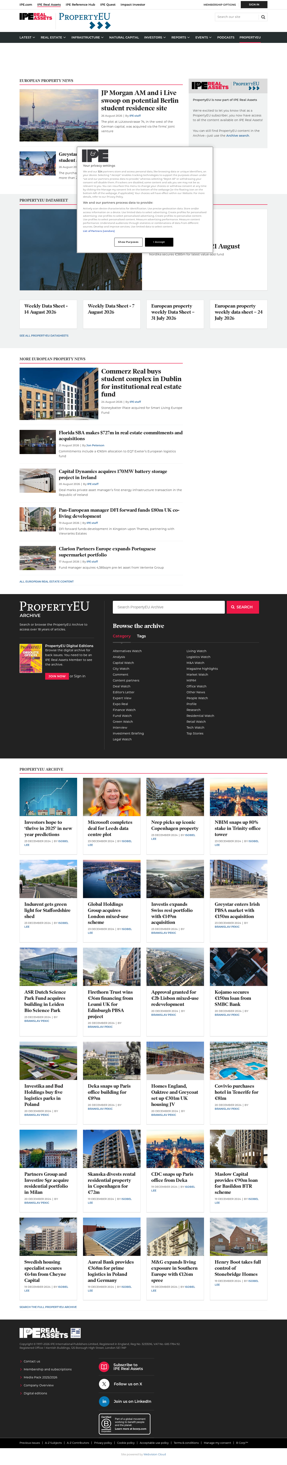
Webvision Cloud (155, 1454)
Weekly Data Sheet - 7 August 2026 (111, 309)
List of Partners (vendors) (99, 231)
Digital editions (35, 1393)
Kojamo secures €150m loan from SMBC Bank (233, 998)
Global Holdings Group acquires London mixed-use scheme (108, 913)
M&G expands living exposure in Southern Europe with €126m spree (174, 1271)
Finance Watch (124, 710)
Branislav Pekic (163, 932)
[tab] (122, 637)
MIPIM (191, 680)
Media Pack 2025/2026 (40, 1377)
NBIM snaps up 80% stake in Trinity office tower (238, 828)
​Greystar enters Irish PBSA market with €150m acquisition (237, 910)
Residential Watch (200, 716)
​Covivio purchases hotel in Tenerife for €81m (236, 1092)
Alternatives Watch (127, 651)
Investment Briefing (128, 733)
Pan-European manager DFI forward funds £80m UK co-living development (119, 513)
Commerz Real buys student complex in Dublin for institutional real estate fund (141, 383)
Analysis (119, 657)
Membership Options (220, 4)
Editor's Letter (123, 692)
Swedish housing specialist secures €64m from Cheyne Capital (45, 1271)
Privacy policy (103, 1442)
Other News (196, 692)
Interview (120, 727)
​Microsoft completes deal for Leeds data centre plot (110, 828)
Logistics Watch (199, 657)
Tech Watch (195, 727)
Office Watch (197, 686)
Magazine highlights (202, 669)
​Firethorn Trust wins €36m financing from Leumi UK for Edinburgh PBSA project (110, 1004)
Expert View (122, 698)
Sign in (80, 676)
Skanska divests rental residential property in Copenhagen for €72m (112, 1183)
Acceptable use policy (154, 1442)
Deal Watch (121, 686)
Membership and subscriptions (48, 1369)
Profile (192, 704)
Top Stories (195, 733)
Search (263, 16)
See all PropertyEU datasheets (44, 335)
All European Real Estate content (47, 581)
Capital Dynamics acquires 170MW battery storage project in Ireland (113, 474)
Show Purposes (128, 241)
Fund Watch (122, 716)
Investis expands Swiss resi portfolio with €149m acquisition (172, 913)
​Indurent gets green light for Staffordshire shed (47, 910)
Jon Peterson (95, 445)
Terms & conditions (186, 1442)
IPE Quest (108, 5)
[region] (145, 200)
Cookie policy (126, 1442)
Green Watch (123, 722)
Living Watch (197, 651)
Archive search (237, 135)
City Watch (121, 669)
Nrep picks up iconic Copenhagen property (175, 825)
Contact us (32, 1361)
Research (194, 710)
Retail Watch (196, 722)
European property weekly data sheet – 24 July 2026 (239, 312)
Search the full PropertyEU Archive (48, 1307)
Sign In (254, 4)
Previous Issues (30, 1442)
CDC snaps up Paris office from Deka (172, 1177)
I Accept (159, 241)
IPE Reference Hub (80, 5)
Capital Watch (123, 663)
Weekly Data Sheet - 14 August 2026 (46, 309)
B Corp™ (242, 1442)
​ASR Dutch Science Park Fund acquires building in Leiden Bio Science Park (45, 1001)
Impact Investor (133, 5)
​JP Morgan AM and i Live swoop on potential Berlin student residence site (140, 100)
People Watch (197, 698)
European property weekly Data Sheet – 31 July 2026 (173, 312)
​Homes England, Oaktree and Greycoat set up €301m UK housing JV (174, 1095)
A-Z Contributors (78, 1442)
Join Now (57, 676)
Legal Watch (122, 739)
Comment (120, 674)
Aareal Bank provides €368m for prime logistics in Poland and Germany (111, 1271)
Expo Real (120, 704)
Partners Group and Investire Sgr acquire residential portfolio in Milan (46, 1183)
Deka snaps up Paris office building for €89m (109, 1092)
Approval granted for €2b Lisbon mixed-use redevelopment (175, 998)
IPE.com (26, 5)
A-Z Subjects (53, 1442)
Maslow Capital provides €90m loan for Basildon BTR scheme (236, 1183)
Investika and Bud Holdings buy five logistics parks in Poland (43, 1095)
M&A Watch (195, 663)
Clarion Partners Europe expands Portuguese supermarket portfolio (107, 552)
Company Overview (39, 1385)
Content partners (126, 680)
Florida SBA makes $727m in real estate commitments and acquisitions (121, 436)
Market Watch (197, 674)
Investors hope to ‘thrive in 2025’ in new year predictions (48, 828)
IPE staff (135, 115)
